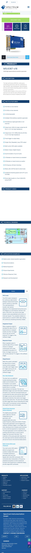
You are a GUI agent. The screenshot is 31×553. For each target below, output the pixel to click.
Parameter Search (7, 485)
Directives (25, 496)
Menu (28, 7)
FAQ (4, 493)
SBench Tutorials (7, 496)
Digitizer (5, 477)
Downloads (5, 495)
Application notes (25, 477)
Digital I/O (5, 482)
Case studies (24, 478)
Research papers (25, 480)
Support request (7, 498)
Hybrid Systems (6, 480)
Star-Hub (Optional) (8, 375)
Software (5, 483)
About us (25, 491)
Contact (25, 493)
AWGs (4, 478)
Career (24, 498)
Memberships (26, 495)
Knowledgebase (6, 491)
